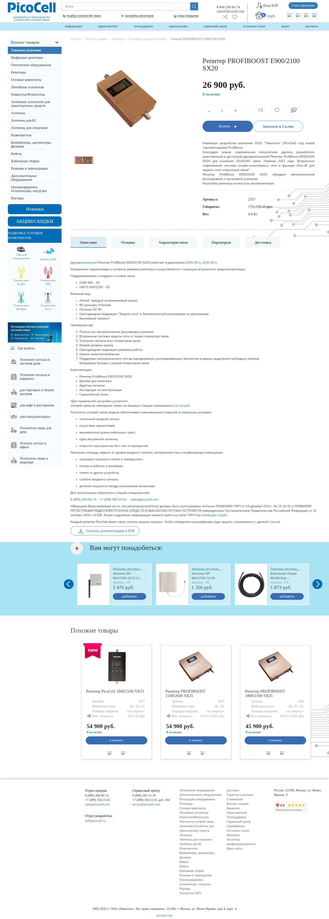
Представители (108, 26)
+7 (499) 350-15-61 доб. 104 (151, 800)
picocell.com (164, 915)
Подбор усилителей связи (84, 15)
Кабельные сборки (25, 161)
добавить (129, 596)
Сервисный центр (215, 26)
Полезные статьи (254, 26)
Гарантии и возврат (240, 794)
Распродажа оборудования (197, 799)
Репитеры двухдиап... (127, 568)
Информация (73, 26)
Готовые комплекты (26, 80)
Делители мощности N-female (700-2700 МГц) (33, 137)
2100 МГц (209, 262)
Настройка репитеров (139, 15)
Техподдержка (143, 26)
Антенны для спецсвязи (30, 128)
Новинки (35, 209)
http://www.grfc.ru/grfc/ (211, 515)
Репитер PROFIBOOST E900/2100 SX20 (198, 39)
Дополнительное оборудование (24, 178)
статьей (184, 405)
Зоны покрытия (188, 15)
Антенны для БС (24, 120)
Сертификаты (236, 826)
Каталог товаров (25, 42)
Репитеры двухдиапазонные (32, 72)
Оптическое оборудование (31, 65)
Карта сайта (234, 848)
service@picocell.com (146, 804)
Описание (88, 242)
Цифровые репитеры (27, 57)
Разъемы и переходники (29, 168)
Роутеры (17, 198)
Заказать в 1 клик (278, 126)
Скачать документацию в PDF (110, 531)
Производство (178, 26)
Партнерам (221, 242)
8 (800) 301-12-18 (144, 795)
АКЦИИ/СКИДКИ (34, 221)
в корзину (116, 740)
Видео (285, 26)
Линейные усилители (27, 87)
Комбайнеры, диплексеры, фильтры (31, 144)
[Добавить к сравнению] (109, 752)
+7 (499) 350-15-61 (113, 499)
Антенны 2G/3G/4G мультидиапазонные (26, 114)
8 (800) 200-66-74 (83, 499)
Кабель (16, 154)
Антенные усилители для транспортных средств (30, 104)
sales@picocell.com (230, 11)
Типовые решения (26, 50)
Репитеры (18, 72)
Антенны (18, 113)
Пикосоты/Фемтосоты (28, 94)
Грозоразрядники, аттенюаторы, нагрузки (29, 189)
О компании (235, 799)
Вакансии (233, 808)
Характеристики (173, 242)
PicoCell (75, 39)
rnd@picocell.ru (95, 820)
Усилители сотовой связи (196, 821)
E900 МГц (193, 262)
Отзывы (128, 242)
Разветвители (21, 135)
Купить (225, 126)
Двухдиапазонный (83, 262)
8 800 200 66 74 (228, 7)
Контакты (312, 26)
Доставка (263, 242)
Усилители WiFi (190, 893)
